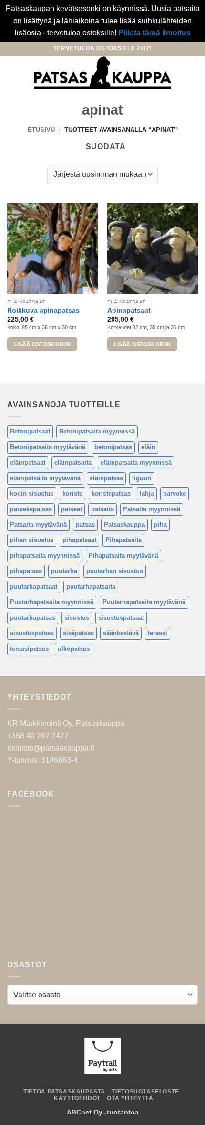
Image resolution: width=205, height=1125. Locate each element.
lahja (147, 493)
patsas (85, 524)
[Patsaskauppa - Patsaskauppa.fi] (102, 72)
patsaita (102, 509)
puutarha (64, 570)
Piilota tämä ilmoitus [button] (154, 33)
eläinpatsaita (73, 462)
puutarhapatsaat (33, 586)
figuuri (142, 478)
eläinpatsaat (27, 462)
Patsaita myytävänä (38, 524)
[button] (13, 72)
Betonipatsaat (30, 431)
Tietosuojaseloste (145, 1091)
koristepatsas (111, 493)
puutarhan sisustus (114, 570)
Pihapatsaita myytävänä (123, 555)
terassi (157, 633)
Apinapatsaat (129, 310)
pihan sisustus (31, 539)
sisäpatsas (78, 633)
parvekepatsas (31, 509)
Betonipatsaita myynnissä (97, 431)
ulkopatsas (74, 648)
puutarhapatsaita (90, 586)
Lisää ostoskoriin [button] (42, 344)
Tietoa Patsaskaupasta (64, 1091)
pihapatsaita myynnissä (45, 555)
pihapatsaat (79, 539)
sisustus (76, 617)
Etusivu (41, 129)
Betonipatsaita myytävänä (47, 447)
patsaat (71, 509)
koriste (72, 493)
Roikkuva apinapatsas (43, 310)
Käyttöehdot (77, 1098)
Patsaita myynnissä (151, 509)
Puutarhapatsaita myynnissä (51, 602)
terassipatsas (29, 648)
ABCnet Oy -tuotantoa (103, 1112)
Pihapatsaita (123, 539)
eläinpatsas (106, 478)
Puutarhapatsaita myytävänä (143, 602)
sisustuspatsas (32, 633)
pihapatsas (26, 570)
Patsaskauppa (124, 524)
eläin (148, 447)
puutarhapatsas (32, 617)
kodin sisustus (31, 493)
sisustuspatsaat (121, 617)
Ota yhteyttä (130, 1098)
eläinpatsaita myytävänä (45, 478)
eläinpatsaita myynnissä (136, 462)
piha (160, 524)
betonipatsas (113, 447)
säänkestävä (121, 633)
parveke (174, 493)
